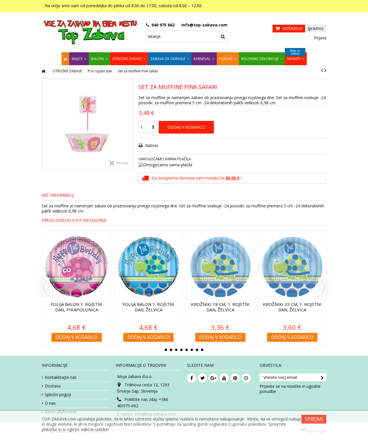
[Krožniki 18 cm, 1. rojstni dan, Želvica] (220, 266)
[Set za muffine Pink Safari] (87, 124)
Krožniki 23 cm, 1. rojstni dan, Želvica (292, 306)
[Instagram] (246, 378)
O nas (50, 403)
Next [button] (323, 287)
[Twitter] (202, 378)
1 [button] (166, 350)
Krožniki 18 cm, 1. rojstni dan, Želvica (220, 306)
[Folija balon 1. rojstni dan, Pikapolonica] (76, 266)
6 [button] (192, 350)
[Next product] (325, 70)
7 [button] (197, 350)
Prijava (319, 37)
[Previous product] (322, 70)
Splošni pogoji (58, 394)
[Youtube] (224, 378)
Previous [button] (44, 287)
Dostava (53, 386)
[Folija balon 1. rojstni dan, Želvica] (148, 266)
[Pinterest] (235, 378)
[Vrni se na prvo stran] (43, 71)
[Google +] (213, 378)
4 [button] (181, 350)
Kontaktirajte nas (61, 377)
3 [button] (176, 350)
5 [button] (186, 350)
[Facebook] (191, 378)
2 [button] (171, 350)
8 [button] (202, 350)
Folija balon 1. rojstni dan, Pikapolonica (76, 306)
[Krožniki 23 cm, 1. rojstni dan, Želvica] (292, 266)
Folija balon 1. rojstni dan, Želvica (148, 306)
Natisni (151, 145)
